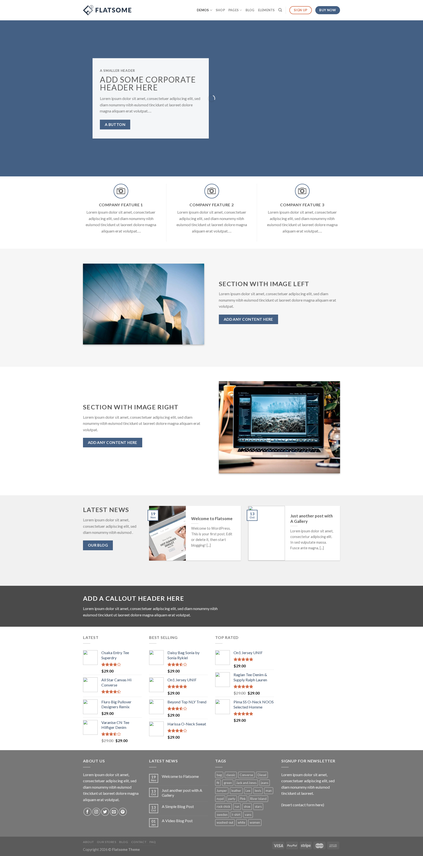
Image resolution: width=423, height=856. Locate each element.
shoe (247, 806)
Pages (233, 10)
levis (258, 791)
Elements (266, 10)
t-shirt (236, 815)
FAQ (153, 842)
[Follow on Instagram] (96, 812)
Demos (203, 10)
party (231, 799)
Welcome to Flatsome (180, 776)
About (88, 842)
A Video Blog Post (177, 820)
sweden (222, 815)
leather (236, 791)
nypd (220, 799)
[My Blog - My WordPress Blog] (107, 10)
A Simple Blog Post (178, 806)
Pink (243, 799)
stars (258, 806)
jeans (264, 783)
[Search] (280, 10)
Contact (138, 842)
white (241, 822)
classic (230, 775)
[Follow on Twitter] (105, 812)
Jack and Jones (246, 783)
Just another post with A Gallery (182, 792)
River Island (258, 799)
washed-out (225, 822)
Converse (246, 775)
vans (248, 815)
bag (219, 775)
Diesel (262, 775)
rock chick (223, 806)
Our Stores (106, 842)
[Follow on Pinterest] (123, 812)
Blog (250, 10)
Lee (248, 791)
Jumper (222, 791)
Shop (220, 10)
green (228, 783)
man (269, 791)
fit (218, 783)
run (237, 806)
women (255, 822)
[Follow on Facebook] (87, 812)
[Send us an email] (114, 812)
